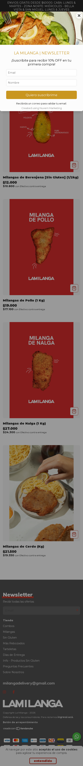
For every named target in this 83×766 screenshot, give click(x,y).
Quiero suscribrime (41, 95)
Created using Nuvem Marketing (41, 108)
